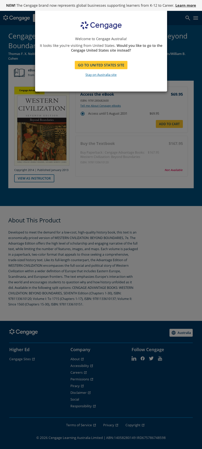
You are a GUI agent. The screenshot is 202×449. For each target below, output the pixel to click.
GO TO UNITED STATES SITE (101, 65)
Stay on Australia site (101, 75)
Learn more (185, 5)
